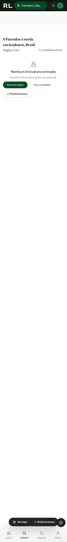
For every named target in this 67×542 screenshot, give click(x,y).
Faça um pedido (42, 84)
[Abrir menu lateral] (56, 5)
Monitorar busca (18, 93)
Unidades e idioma (52, 50)
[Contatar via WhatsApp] (61, 522)
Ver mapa (22, 521)
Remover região (15, 84)
